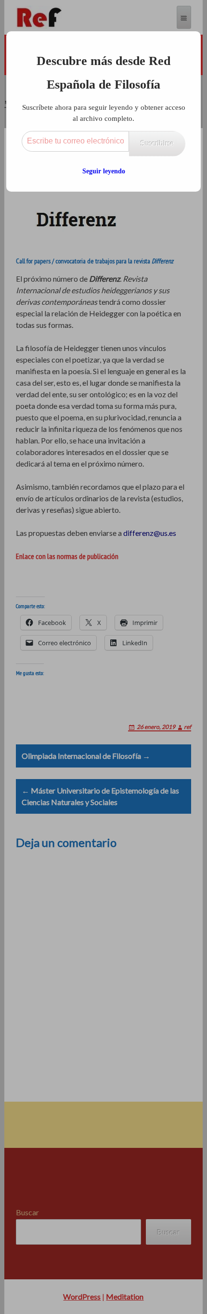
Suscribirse (157, 143)
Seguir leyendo (103, 171)
